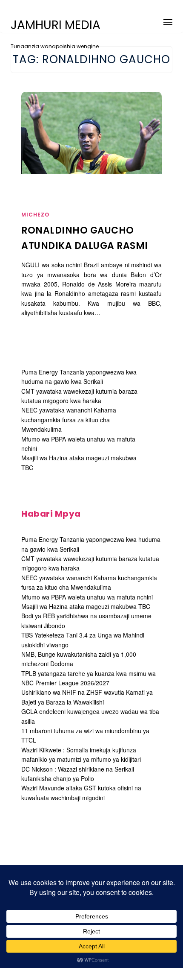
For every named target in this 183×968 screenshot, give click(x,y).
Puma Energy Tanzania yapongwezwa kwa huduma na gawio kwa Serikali (79, 377)
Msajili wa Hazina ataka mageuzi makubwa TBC (85, 606)
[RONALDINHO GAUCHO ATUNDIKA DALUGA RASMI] (91, 133)
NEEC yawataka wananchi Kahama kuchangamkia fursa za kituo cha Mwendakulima (68, 419)
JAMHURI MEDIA (55, 25)
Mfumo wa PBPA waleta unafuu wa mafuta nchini (87, 597)
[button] (167, 20)
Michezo (35, 214)
